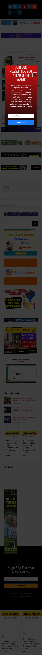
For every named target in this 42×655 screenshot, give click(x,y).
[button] (35, 75)
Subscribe (21, 122)
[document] (21, 327)
